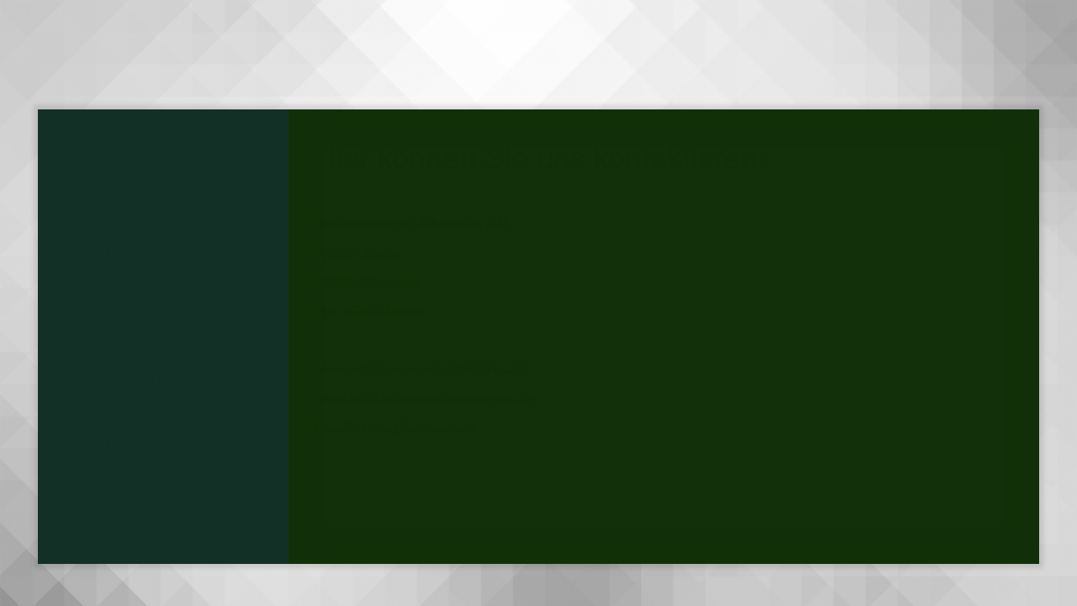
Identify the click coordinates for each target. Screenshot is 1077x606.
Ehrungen (122, 446)
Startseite (125, 143)
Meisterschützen (152, 490)
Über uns (118, 339)
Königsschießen (148, 534)
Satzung (116, 295)
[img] (130, 54)
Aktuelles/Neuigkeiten (175, 250)
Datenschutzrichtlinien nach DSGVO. (182, 196)
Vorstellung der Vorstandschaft (152, 391)
